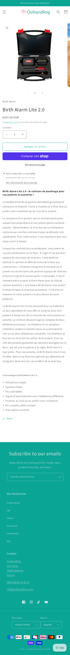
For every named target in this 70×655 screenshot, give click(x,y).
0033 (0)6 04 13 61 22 (18, 582)
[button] (4, 12)
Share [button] (9, 418)
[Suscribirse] (59, 477)
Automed (12, 525)
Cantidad (7, 127)
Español (48, 624)
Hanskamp (13, 533)
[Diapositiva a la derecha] (42, 93)
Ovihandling (13, 502)
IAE (8, 510)
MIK (9, 541)
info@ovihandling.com (20, 589)
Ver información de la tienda (21, 182)
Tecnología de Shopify (42, 649)
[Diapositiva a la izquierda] (27, 93)
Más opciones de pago (35, 164)
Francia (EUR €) (22, 624)
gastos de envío (12, 122)
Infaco (10, 518)
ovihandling (29, 649)
